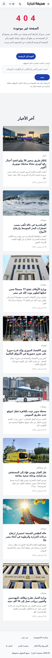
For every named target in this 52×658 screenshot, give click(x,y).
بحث (42, 77)
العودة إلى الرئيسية (26, 56)
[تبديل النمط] (20, 4)
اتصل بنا (9, 645)
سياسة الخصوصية (41, 637)
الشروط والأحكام (41, 645)
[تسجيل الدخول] (3, 3)
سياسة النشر (23, 645)
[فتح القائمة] (48, 4)
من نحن (25, 637)
